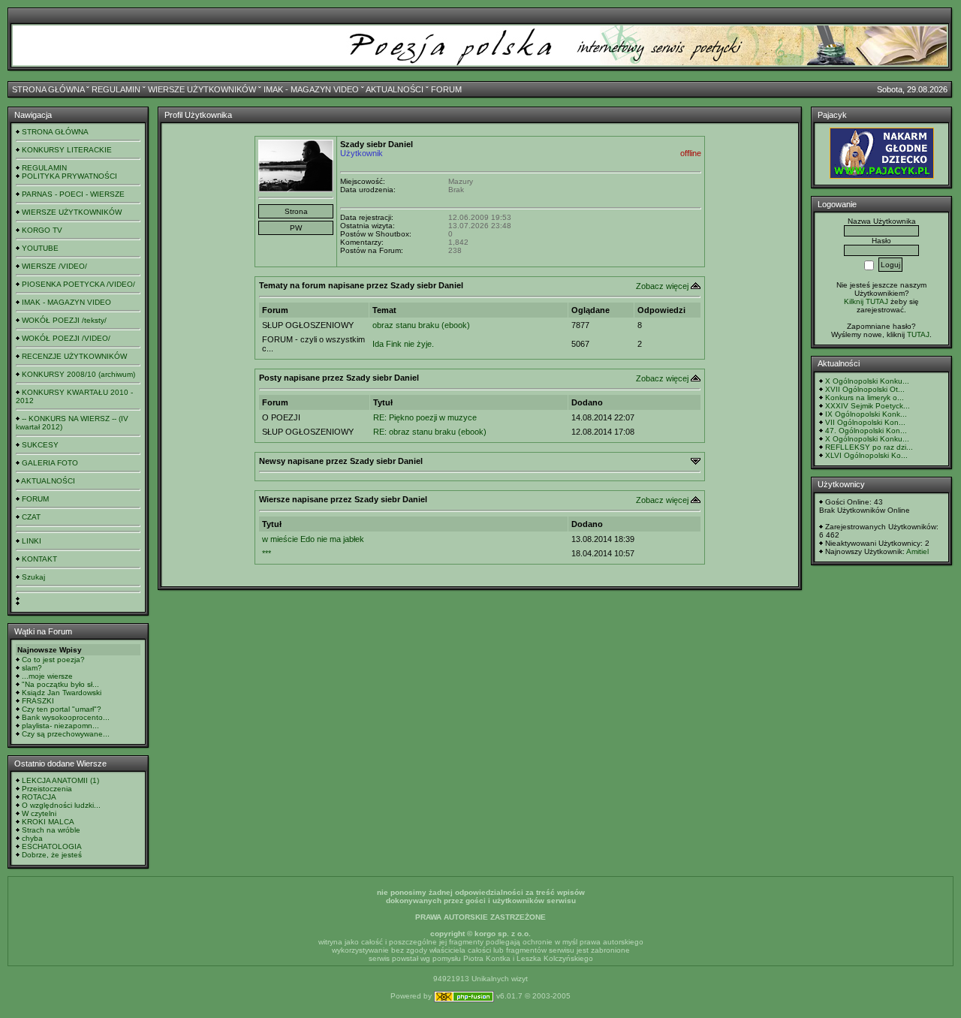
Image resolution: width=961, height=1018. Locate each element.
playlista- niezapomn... (60, 725)
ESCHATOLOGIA (52, 846)
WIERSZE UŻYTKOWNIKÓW (202, 89)
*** (266, 553)
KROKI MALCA (48, 822)
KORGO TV (42, 230)
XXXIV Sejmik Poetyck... (867, 406)
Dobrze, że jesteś (52, 855)
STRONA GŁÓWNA (48, 89)
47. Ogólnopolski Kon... (866, 430)
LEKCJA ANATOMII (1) (60, 780)
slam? (32, 668)
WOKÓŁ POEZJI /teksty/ (64, 320)
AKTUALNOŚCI (394, 89)
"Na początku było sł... (60, 684)
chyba (32, 838)
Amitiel (917, 551)
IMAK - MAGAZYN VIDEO (311, 89)
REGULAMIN (116, 89)
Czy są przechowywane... (66, 734)
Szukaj (33, 577)
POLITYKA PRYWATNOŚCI (69, 176)
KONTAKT (39, 559)
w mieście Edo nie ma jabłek (313, 539)
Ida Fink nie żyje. (403, 343)
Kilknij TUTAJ (866, 301)
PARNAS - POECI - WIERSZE (73, 194)
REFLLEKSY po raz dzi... (869, 447)
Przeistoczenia (47, 789)
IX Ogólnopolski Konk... (866, 414)
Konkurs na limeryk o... (864, 397)
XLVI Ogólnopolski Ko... (866, 455)
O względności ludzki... (61, 805)
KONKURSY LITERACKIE (67, 150)
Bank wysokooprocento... (66, 717)
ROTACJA (39, 797)
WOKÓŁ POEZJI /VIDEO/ (66, 338)
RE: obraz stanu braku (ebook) (430, 431)
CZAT (31, 517)
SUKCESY (40, 445)
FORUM (446, 89)
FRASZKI (38, 701)
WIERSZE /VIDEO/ (54, 266)
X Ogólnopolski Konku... (867, 381)
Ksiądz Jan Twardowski (61, 692)
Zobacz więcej (662, 286)
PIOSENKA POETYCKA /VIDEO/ (78, 284)
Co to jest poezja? (53, 659)
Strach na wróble (51, 830)
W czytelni (39, 813)
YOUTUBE (40, 248)
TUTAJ (918, 334)
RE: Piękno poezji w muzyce (425, 417)
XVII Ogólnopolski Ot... (865, 389)
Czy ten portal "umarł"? (61, 709)
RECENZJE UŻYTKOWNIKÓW (74, 356)
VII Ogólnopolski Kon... (865, 422)
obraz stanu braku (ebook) (421, 325)
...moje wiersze (47, 676)
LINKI (31, 541)
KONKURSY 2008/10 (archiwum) (78, 374)
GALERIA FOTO (50, 463)
